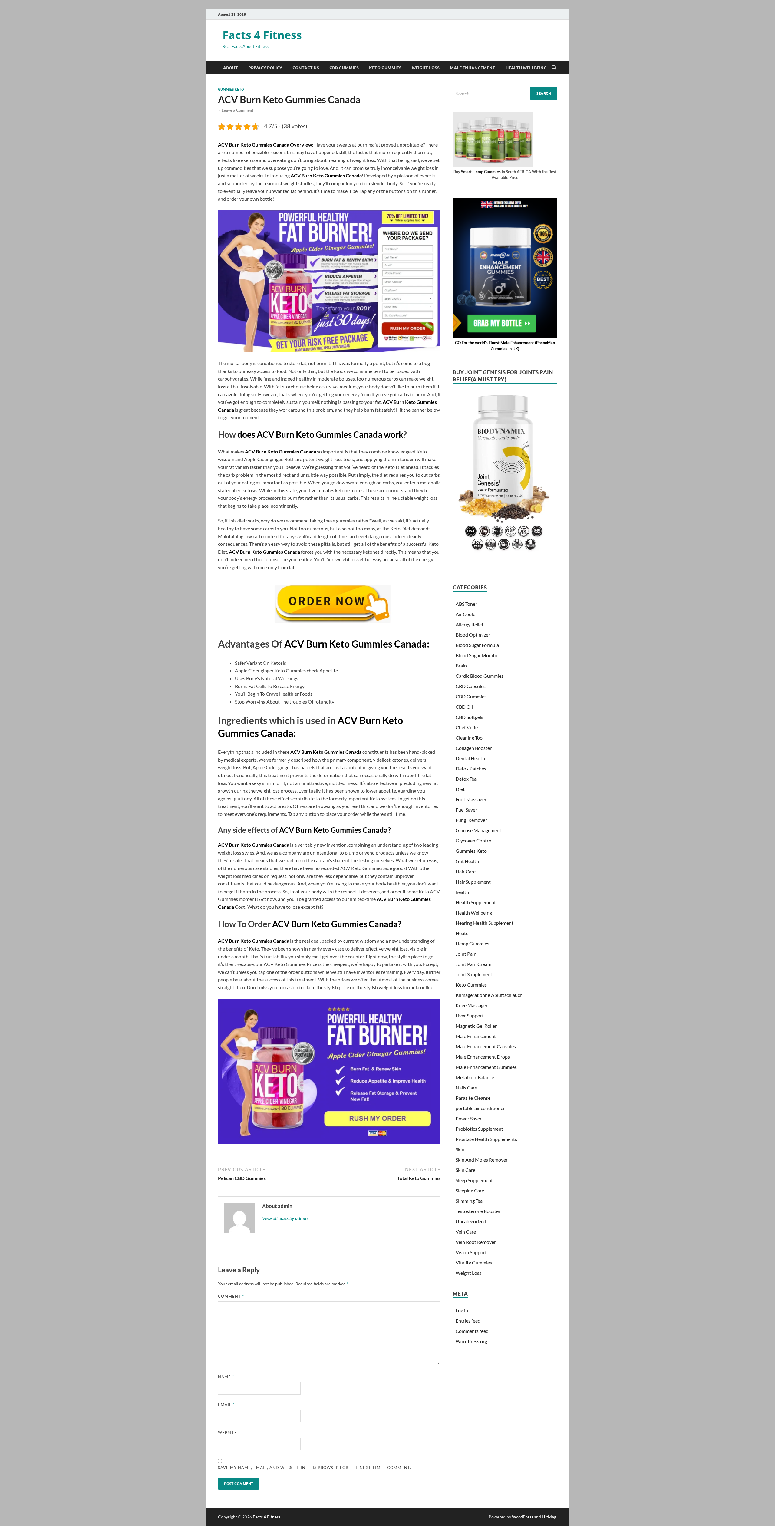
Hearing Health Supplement (484, 923)
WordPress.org (471, 1341)
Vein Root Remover (476, 1242)
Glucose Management (478, 830)
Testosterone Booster (478, 1211)
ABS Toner (466, 604)
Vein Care (466, 1231)
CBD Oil (464, 707)
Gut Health (467, 861)
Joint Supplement (474, 974)
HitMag (549, 1516)
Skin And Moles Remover (482, 1159)
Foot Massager (471, 799)
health (462, 892)
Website (227, 1432)
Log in (462, 1310)
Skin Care (465, 1170)
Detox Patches (471, 768)
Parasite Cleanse (473, 1098)
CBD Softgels (469, 717)
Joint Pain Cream (473, 964)
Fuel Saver (466, 809)
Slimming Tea (469, 1201)
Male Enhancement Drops (483, 1057)
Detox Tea (466, 779)
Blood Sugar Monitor (477, 655)
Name (226, 1376)
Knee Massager (472, 1005)
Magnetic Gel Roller (476, 1026)
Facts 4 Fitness (262, 35)
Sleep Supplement (474, 1180)
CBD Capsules (471, 686)
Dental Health (470, 758)
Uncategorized (471, 1221)
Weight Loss (426, 67)
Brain (461, 665)
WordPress (522, 1516)
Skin (460, 1149)
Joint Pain (466, 954)
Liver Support (470, 1015)
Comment (231, 1296)
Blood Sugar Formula (477, 645)
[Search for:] (505, 93)
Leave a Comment (237, 110)
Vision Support (471, 1252)
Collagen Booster (474, 748)
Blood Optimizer (473, 635)
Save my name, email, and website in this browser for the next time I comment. (314, 1467)
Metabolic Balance (475, 1077)
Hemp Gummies (472, 943)
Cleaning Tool (470, 737)
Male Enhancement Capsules (486, 1046)
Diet (460, 789)
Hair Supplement (473, 882)
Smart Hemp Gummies (481, 171)
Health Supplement (476, 902)
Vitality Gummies (474, 1262)
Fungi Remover (471, 820)
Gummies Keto (231, 89)
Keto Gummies (385, 67)
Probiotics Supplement (479, 1129)
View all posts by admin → (287, 1218)
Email (226, 1404)
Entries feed (468, 1320)
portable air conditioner (480, 1108)
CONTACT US (305, 67)
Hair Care (466, 871)
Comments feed (472, 1331)
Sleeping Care (470, 1190)
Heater (463, 933)
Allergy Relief (469, 624)
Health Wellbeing (526, 67)
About (230, 67)
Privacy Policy (265, 67)
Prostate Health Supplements (486, 1139)
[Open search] (554, 68)
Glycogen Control (474, 840)
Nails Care (466, 1087)
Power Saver (469, 1118)
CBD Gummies (344, 67)
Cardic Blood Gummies (479, 676)
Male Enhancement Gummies (486, 1067)
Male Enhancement (472, 67)
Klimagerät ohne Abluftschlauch (489, 995)
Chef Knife (467, 727)
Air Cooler (466, 614)
